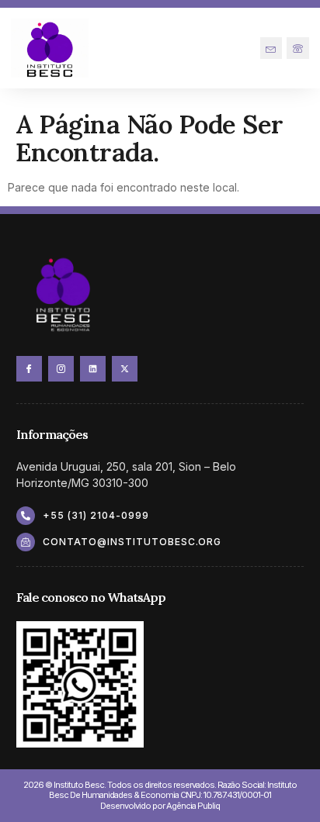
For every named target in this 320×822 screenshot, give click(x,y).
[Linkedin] (93, 369)
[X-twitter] (124, 369)
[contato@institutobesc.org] (25, 542)
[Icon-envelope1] (271, 48)
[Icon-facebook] (29, 369)
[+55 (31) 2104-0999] (25, 515)
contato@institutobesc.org (132, 541)
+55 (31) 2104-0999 (96, 515)
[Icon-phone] (298, 48)
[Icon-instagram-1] (61, 369)
